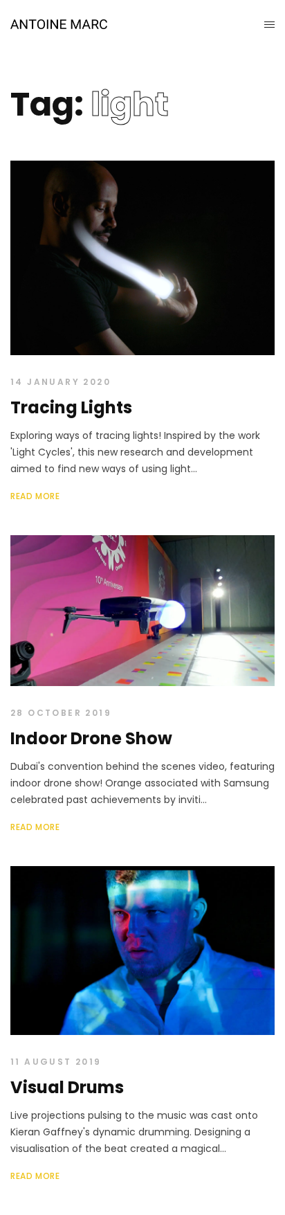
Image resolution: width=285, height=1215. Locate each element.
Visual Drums (67, 1087)
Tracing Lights (71, 407)
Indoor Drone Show (91, 738)
